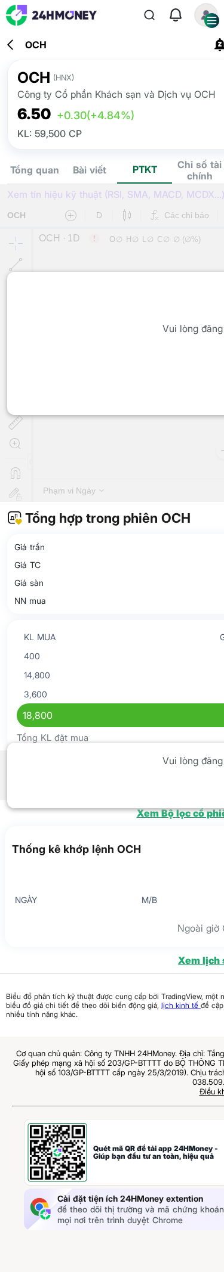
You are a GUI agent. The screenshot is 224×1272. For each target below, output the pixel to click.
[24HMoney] (51, 15)
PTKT (145, 169)
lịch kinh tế (181, 1005)
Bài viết (89, 170)
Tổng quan (34, 170)
